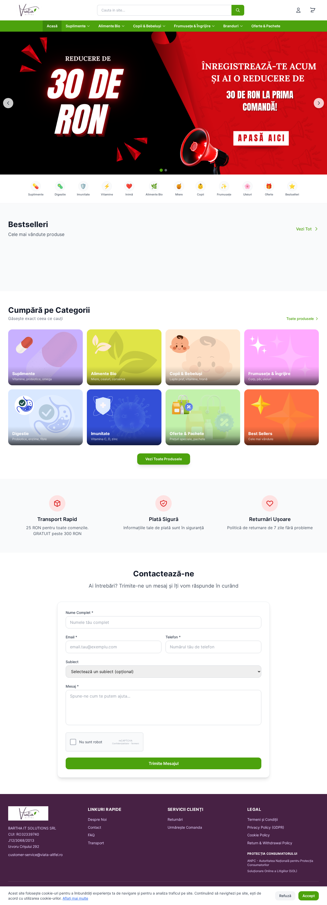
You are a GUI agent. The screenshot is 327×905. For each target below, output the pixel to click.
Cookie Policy (258, 835)
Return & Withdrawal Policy (269, 843)
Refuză (285, 896)
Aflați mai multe (75, 898)
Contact (94, 827)
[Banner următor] (319, 103)
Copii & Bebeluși (147, 26)
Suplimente (76, 26)
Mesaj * (72, 686)
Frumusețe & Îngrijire (192, 26)
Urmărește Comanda (185, 827)
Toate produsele (300, 318)
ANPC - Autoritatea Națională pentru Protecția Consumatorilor (280, 863)
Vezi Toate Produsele (163, 459)
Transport (96, 843)
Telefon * (173, 637)
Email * (71, 637)
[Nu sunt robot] (73, 742)
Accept (308, 896)
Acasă (52, 26)
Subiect (72, 662)
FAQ (91, 835)
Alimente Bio (109, 26)
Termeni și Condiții (262, 819)
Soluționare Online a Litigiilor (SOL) (272, 871)
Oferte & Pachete (265, 26)
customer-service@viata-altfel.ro (35, 854)
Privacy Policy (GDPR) (265, 827)
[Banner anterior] (8, 103)
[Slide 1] (161, 170)
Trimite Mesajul (164, 763)
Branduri (231, 26)
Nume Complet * (79, 612)
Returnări (175, 819)
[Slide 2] (166, 170)
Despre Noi (97, 819)
